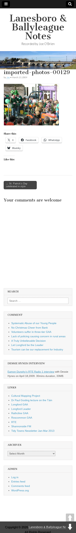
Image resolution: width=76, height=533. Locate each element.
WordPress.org (20, 490)
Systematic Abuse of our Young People (33, 323)
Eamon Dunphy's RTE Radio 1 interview (31, 371)
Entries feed (18, 481)
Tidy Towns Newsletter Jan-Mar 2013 (32, 430)
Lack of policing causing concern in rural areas (38, 336)
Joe (8, 77)
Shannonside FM (21, 426)
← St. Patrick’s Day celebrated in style (16, 185)
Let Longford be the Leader (27, 345)
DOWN (70, 527)
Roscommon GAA (21, 417)
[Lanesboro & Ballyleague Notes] (38, 60)
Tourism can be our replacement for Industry (37, 349)
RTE (13, 422)
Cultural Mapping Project (25, 395)
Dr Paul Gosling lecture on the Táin (31, 400)
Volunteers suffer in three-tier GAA (31, 331)
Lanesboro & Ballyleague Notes (38, 27)
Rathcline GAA (19, 413)
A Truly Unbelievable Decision (28, 340)
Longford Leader (21, 408)
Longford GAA (19, 404)
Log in (14, 477)
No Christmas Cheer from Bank (29, 327)
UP (70, 518)
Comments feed (20, 485)
